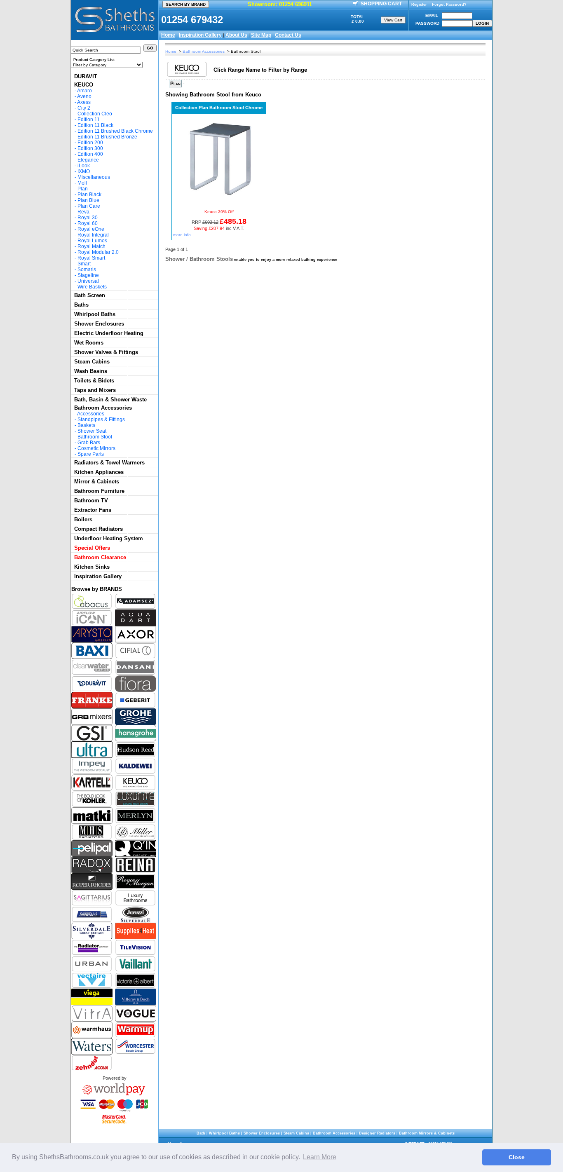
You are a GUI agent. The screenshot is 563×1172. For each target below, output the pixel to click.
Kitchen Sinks (92, 567)
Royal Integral (93, 235)
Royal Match (91, 246)
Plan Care (88, 206)
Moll (82, 183)
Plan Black (89, 194)
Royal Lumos (92, 241)
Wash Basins (90, 371)
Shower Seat (91, 431)
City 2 (83, 108)
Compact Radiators (98, 529)
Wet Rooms (88, 343)
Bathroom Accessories (103, 408)
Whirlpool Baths (94, 314)
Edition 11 (88, 119)
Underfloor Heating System (108, 538)
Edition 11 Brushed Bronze (107, 137)
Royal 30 (87, 217)
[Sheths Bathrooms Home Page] (114, 33)
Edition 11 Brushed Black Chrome (115, 131)
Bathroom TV (91, 500)
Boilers (83, 519)
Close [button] (517, 1157)
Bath (201, 1133)
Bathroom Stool (94, 437)
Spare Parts (90, 454)
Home (168, 35)
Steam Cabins (92, 362)
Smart (84, 264)
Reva (83, 212)
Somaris (86, 269)
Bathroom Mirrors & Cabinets (427, 1133)
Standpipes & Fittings (101, 419)
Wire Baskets (92, 287)
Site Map (261, 35)
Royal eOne (90, 229)
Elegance (88, 160)
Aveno (84, 96)
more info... (184, 234)
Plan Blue (88, 200)
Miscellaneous (93, 177)
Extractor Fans (92, 510)
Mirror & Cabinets (96, 481)
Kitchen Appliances (99, 472)
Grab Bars (88, 442)
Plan (82, 189)
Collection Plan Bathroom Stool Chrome (219, 107)
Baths (81, 305)
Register (419, 4)
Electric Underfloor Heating (108, 333)
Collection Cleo (94, 114)
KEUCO (83, 85)
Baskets (86, 425)
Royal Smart (91, 258)
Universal (88, 281)
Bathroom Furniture (99, 491)
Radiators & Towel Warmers (109, 462)
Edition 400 (90, 154)
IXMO (83, 171)
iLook (83, 166)
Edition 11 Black (95, 125)
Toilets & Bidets (94, 380)
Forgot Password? (449, 4)
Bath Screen (89, 295)
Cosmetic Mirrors (96, 448)
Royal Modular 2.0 (98, 252)
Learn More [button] (319, 1156)
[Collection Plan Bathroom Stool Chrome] (219, 201)
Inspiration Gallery (200, 35)
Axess (84, 102)
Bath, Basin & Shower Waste (110, 399)
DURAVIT (85, 76)
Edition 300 (90, 148)
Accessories (90, 414)
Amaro (84, 91)
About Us (236, 35)
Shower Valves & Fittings (106, 352)
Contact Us (288, 35)
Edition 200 (90, 142)
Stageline (88, 275)
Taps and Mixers (95, 390)
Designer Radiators (377, 1133)
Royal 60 (87, 223)
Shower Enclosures (99, 324)
